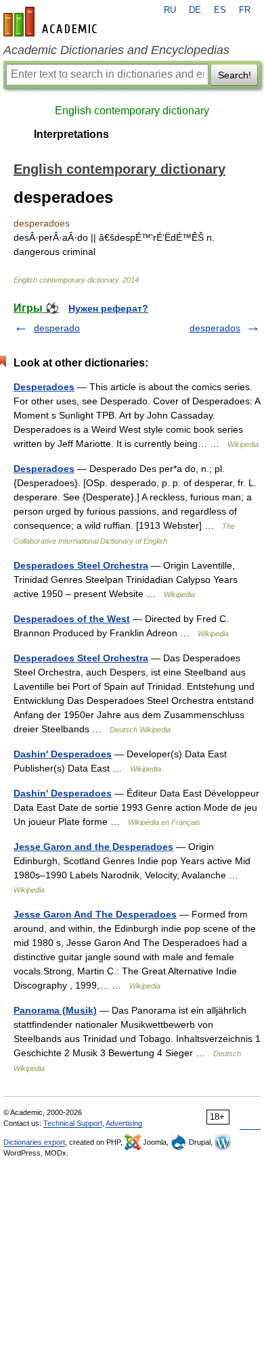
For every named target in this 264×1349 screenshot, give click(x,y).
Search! (234, 75)
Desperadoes (44, 386)
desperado (57, 328)
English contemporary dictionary (132, 110)
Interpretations (71, 134)
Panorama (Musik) (55, 1010)
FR (244, 10)
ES (220, 10)
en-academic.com (52, 22)
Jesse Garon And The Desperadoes (95, 914)
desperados (215, 328)
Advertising (124, 1123)
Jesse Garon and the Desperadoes (93, 846)
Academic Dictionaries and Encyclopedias (116, 50)
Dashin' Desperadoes (63, 754)
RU (170, 10)
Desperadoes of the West (72, 618)
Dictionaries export (34, 1142)
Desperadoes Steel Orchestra (81, 565)
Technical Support (72, 1123)
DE (195, 10)
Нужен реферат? (108, 308)
